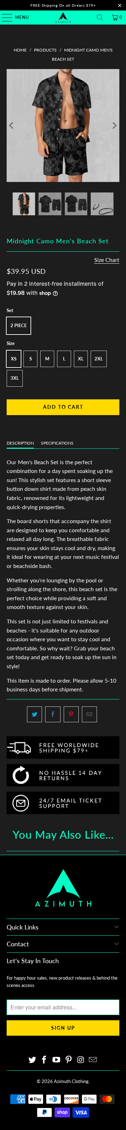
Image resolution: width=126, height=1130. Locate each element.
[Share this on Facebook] (52, 714)
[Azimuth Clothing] (62, 18)
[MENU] (3, 18)
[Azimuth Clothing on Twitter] (32, 1060)
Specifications (57, 443)
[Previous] (12, 125)
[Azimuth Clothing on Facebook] (44, 1060)
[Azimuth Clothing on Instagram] (81, 1060)
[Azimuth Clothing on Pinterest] (69, 1060)
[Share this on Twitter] (34, 714)
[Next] (114, 125)
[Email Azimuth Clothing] (93, 1060)
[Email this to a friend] (89, 714)
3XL (14, 378)
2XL (98, 358)
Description (20, 443)
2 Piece (18, 325)
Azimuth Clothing (71, 1081)
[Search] (100, 18)
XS (13, 358)
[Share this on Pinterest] (71, 714)
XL (81, 358)
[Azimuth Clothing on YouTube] (56, 1060)
